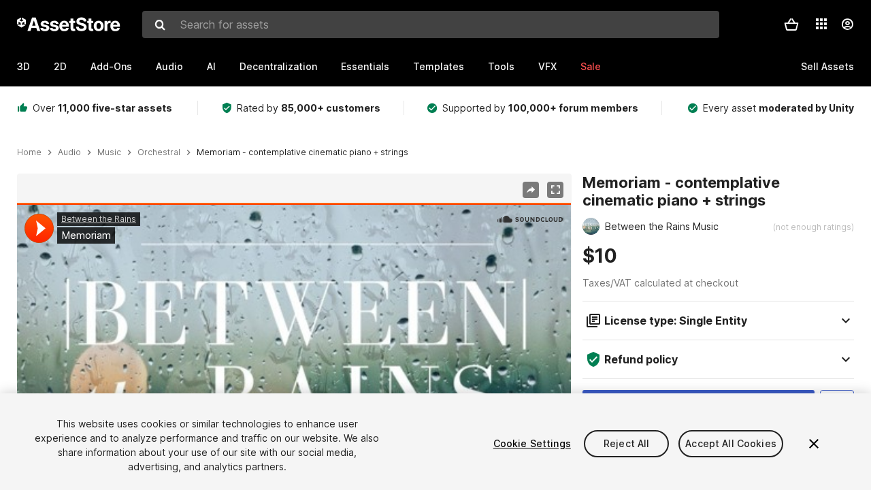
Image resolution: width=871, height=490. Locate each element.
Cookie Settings (532, 443)
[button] (791, 24)
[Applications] (821, 24)
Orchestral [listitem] (158, 152)
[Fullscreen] (555, 190)
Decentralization (278, 66)
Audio (169, 66)
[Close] (814, 444)
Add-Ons (111, 66)
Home (29, 152)
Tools (501, 66)
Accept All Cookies (730, 443)
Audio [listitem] (69, 152)
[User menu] (847, 24)
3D (23, 66)
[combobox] (430, 24)
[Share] (531, 190)
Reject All (626, 443)
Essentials (365, 66)
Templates (438, 66)
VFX (547, 66)
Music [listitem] (109, 152)
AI (211, 66)
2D (60, 66)
